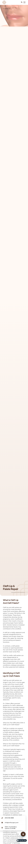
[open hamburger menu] (24, 2)
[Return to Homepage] (4, 2)
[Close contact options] (23, 834)
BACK (6, 8)
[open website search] (23, 2)
